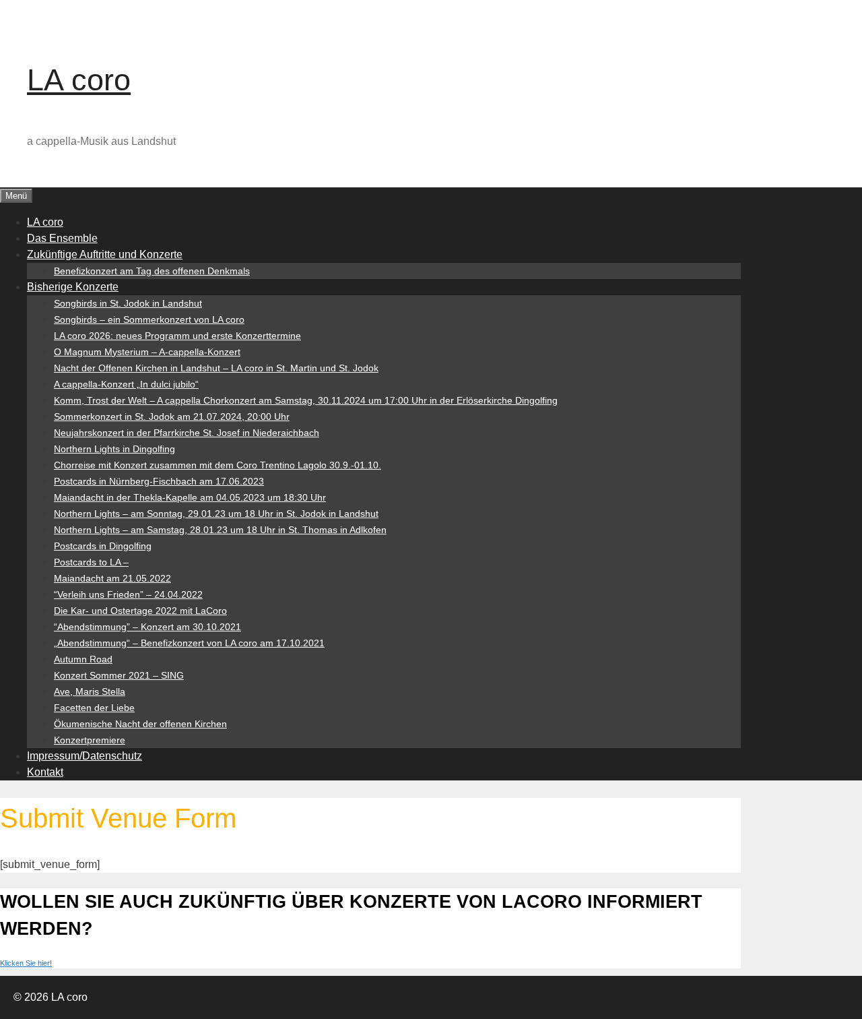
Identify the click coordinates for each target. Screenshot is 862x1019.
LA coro (79, 80)
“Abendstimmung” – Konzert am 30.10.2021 (147, 626)
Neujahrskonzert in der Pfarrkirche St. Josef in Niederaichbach (186, 432)
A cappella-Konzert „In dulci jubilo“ (126, 384)
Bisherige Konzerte (73, 286)
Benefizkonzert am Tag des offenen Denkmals (152, 271)
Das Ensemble (62, 238)
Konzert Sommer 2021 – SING (119, 675)
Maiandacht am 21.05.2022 (112, 578)
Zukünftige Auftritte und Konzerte (105, 254)
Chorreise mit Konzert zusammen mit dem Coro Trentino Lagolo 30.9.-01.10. (217, 465)
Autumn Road (83, 659)
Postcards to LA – (91, 562)
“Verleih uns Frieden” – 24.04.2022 (128, 594)
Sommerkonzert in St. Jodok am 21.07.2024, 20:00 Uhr (172, 416)
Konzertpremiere (89, 740)
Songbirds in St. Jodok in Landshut (128, 303)
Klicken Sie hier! (26, 963)
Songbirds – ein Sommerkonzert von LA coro (149, 319)
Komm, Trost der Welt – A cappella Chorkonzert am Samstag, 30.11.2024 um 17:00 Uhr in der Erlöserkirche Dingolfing (306, 400)
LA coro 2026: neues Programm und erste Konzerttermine (177, 335)
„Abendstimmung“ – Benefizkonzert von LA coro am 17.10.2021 (189, 643)
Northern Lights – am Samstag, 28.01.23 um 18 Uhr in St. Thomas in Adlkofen (220, 529)
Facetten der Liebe (94, 707)
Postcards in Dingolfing (103, 546)
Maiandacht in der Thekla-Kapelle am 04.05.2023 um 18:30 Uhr (190, 497)
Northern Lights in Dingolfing (114, 448)
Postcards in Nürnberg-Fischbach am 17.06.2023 (159, 481)
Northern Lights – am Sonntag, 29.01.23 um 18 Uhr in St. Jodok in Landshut (216, 513)
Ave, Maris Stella (89, 691)
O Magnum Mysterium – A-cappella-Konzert (147, 351)
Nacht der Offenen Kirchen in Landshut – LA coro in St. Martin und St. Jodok (216, 368)
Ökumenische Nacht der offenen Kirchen (140, 723)
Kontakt (45, 772)
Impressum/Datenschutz (84, 756)
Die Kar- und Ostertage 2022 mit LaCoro (140, 610)
